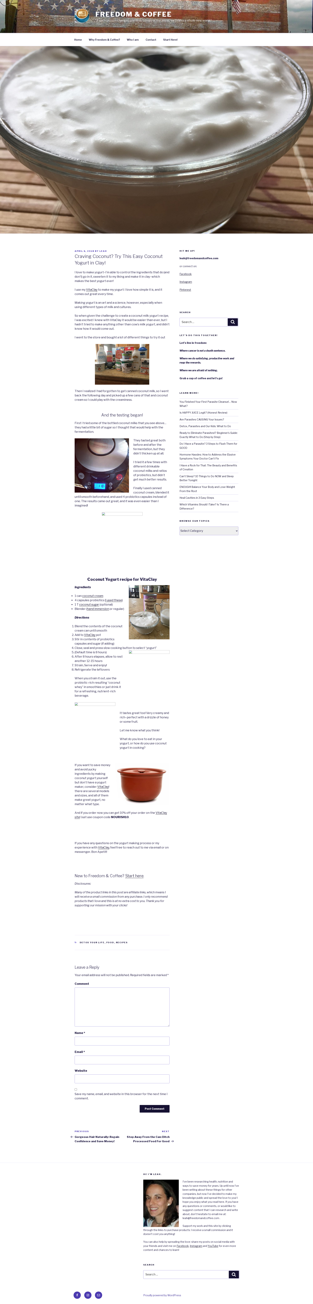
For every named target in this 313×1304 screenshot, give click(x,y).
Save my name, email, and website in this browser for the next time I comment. (121, 1096)
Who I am (133, 39)
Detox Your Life (92, 942)
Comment (82, 984)
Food (110, 942)
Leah (103, 251)
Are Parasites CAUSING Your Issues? (202, 419)
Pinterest (185, 289)
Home (78, 39)
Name (80, 1033)
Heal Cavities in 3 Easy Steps (197, 497)
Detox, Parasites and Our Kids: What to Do (205, 426)
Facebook (186, 273)
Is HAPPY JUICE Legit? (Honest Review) (203, 412)
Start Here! (170, 39)
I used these (113, 600)
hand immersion (98, 609)
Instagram (186, 281)
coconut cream (92, 596)
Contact (151, 39)
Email (80, 1052)
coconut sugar (89, 604)
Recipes (122, 942)
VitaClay (91, 289)
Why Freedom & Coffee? (104, 39)
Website (81, 1070)
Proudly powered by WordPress (162, 1295)
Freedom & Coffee (133, 14)
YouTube (213, 1245)
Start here (134, 875)
